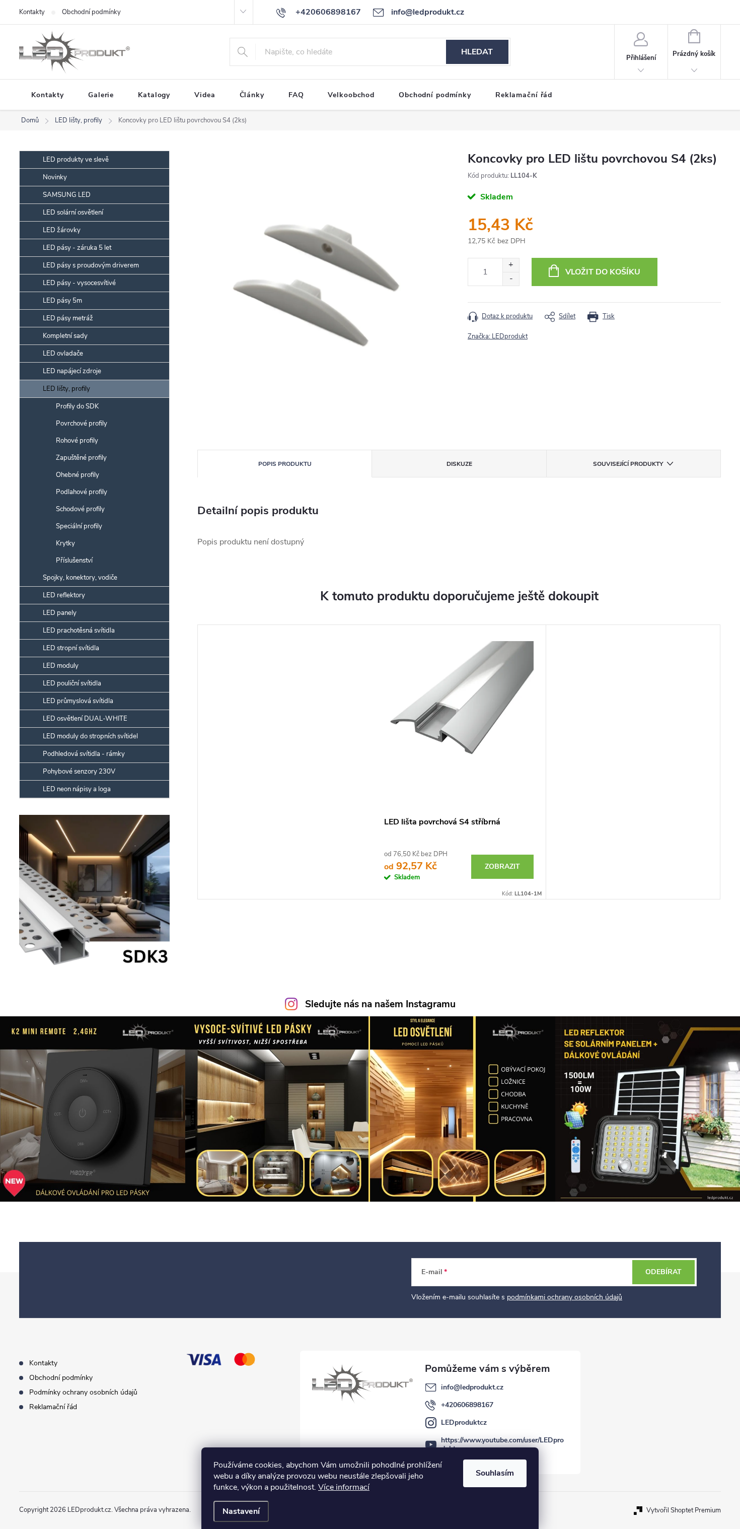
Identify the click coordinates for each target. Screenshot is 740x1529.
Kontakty (32, 12)
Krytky (65, 543)
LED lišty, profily (66, 388)
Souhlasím (495, 1473)
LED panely (60, 612)
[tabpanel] (459, 762)
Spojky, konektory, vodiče (80, 577)
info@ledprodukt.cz (472, 1387)
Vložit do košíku (602, 271)
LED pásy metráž (68, 318)
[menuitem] (47, 95)
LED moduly (61, 665)
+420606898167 (467, 1405)
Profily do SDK (77, 406)
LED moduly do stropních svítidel (90, 736)
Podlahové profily (81, 492)
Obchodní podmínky (91, 12)
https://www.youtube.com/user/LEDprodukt (502, 1444)
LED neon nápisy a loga (77, 789)
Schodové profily (80, 509)
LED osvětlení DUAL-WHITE (85, 718)
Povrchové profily (81, 423)
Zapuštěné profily (81, 457)
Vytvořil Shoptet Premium (683, 1509)
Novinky (55, 177)
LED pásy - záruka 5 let (77, 247)
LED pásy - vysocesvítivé (79, 283)
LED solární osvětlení (73, 212)
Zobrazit (502, 866)
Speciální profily (79, 526)
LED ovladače (63, 353)
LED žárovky (62, 230)
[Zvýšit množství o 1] (510, 265)
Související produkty (628, 464)
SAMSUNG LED (67, 194)
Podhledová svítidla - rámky (84, 753)
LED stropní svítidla (71, 648)
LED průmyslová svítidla (78, 701)
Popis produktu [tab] (285, 464)
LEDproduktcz (464, 1422)
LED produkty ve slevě (76, 159)
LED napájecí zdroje (72, 371)
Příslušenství (74, 560)
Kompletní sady (65, 335)
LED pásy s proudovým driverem (91, 265)
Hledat (477, 51)
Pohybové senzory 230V (79, 771)
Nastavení (241, 1511)
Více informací (343, 1487)
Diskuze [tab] (459, 464)
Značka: (498, 336)
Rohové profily (77, 440)
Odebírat (663, 1272)
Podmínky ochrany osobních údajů (83, 1392)
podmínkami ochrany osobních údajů (564, 1297)
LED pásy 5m (62, 300)
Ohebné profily (77, 474)
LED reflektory (64, 595)
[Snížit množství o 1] (510, 279)
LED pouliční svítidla (72, 683)
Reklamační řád (53, 1407)
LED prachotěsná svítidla (79, 630)
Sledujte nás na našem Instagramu (380, 1004)
